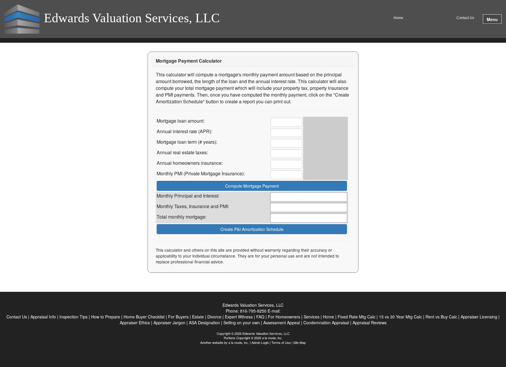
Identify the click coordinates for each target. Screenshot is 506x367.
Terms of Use (281, 342)
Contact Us (465, 18)
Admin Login (260, 342)
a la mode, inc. (238, 342)
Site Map (299, 342)
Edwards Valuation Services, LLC (132, 18)
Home (398, 18)
